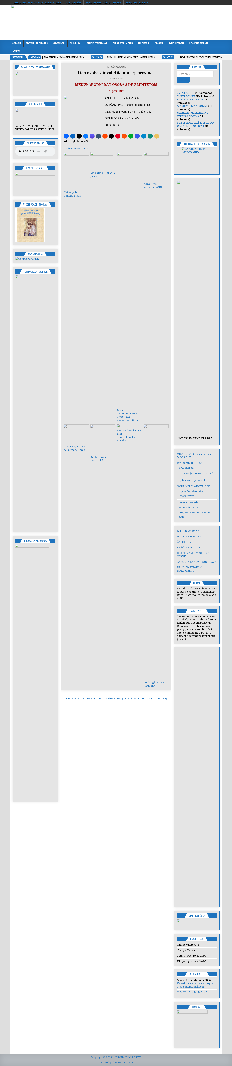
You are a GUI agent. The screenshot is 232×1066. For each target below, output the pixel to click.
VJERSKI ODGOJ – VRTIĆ (123, 43)
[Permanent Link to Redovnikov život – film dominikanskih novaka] (129, 425)
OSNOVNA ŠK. (59, 43)
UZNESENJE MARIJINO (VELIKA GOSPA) (193, 114)
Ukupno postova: (188, 961)
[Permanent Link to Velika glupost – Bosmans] (156, 551)
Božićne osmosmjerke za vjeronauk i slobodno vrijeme (128, 415)
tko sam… (197, 1006)
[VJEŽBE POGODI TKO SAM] (30, 241)
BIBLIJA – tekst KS (189, 536)
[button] (66, 136)
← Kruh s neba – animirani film (81, 698)
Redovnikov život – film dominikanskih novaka (129, 435)
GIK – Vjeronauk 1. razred (196, 473)
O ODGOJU (16, 43)
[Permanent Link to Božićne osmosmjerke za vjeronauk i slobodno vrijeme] (129, 279)
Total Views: (185, 955)
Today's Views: (186, 950)
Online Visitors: (187, 944)
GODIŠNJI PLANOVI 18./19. (194, 486)
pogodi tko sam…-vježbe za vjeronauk (103, 2)
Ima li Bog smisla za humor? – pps (75, 448)
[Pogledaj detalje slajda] (35, 111)
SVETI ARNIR (185, 92)
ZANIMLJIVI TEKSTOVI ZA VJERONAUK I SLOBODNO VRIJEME (36, 2)
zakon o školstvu (188, 507)
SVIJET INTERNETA (176, 43)
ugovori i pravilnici (189, 502)
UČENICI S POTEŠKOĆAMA (96, 43)
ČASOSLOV (184, 542)
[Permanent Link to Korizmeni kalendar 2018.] (156, 166)
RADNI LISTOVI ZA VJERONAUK (35, 67)
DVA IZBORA (113, 118)
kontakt (16, 50)
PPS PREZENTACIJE (35, 168)
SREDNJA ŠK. (75, 43)
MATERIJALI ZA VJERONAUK (37, 43)
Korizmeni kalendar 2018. (153, 185)
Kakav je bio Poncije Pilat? (72, 194)
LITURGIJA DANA (188, 530)
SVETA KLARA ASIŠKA (191, 99)
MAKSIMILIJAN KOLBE (192, 106)
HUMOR (197, 583)
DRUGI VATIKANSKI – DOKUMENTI (191, 569)
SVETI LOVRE (186, 96)
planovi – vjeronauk (193, 480)
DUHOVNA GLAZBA (35, 143)
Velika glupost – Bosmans (154, 684)
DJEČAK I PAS (114, 104)
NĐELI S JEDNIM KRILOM (123, 98)
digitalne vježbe (73, 2)
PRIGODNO (159, 43)
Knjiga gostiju (197, 974)
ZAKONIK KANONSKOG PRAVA (196, 561)
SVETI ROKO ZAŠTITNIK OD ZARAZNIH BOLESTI (195, 124)
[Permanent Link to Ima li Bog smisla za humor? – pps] (76, 433)
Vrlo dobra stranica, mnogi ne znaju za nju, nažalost (196, 985)
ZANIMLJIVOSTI (196, 611)
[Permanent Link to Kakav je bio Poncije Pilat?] (76, 170)
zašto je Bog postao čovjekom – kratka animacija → (138, 698)
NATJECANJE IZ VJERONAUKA (196, 144)
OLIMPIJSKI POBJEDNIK (120, 111)
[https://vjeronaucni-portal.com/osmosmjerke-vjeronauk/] (27, 258)
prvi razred (186, 467)
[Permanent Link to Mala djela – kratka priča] (102, 161)
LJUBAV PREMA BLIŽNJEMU (137, 2)
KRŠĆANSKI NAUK (188, 547)
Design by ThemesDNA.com (116, 1062)
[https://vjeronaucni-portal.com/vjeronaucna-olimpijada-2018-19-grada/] (197, 158)
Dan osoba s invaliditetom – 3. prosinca (116, 73)
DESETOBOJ (113, 125)
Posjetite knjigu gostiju (192, 991)
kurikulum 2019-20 (189, 462)
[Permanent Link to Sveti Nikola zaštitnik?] (102, 439)
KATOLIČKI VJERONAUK (198, 43)
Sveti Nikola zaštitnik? (98, 459)
